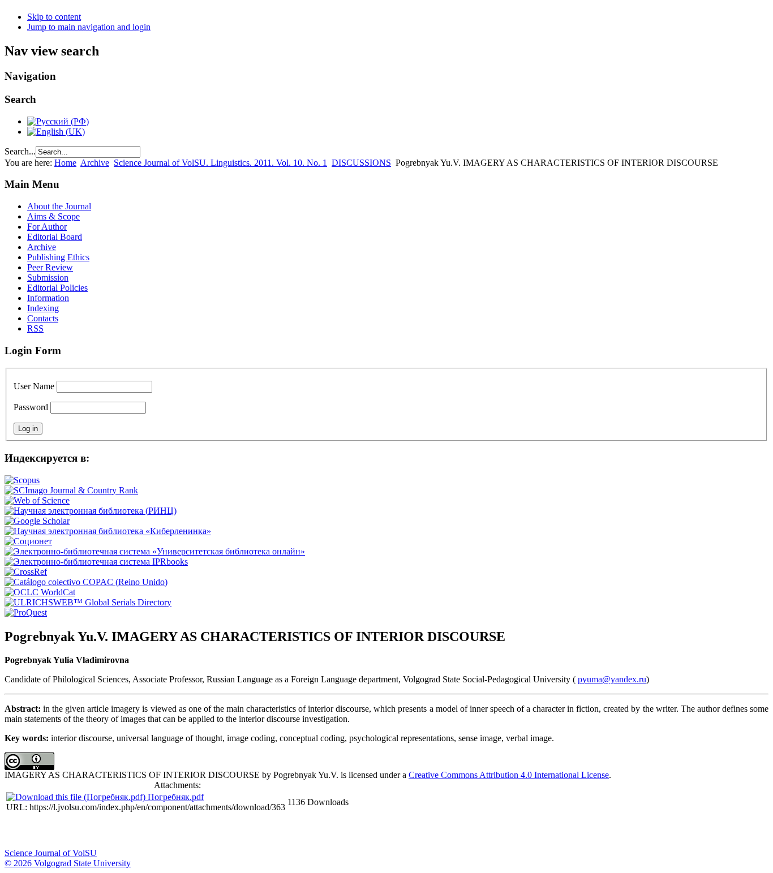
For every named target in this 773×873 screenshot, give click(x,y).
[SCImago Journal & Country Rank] (71, 490)
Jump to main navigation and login (89, 27)
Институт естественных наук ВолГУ (188, 831)
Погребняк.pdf (176, 797)
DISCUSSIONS (361, 162)
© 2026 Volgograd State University (68, 863)
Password (31, 407)
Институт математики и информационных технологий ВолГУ (103, 831)
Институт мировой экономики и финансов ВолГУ (245, 831)
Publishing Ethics (58, 257)
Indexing (43, 308)
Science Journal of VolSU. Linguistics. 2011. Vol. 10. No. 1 (220, 162)
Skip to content (54, 16)
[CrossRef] (26, 572)
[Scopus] (22, 480)
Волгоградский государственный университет (19, 831)
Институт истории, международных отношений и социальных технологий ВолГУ (330, 831)
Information (48, 298)
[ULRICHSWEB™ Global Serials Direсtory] (88, 602)
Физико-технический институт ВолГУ (132, 831)
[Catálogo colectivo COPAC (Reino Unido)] (86, 582)
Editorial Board (54, 237)
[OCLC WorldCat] (40, 592)
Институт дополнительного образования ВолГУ (358, 831)
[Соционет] (28, 541)
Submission (47, 277)
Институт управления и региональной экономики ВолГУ (217, 831)
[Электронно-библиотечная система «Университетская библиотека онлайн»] (155, 551)
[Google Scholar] (37, 521)
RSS (35, 328)
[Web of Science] (37, 500)
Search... (20, 151)
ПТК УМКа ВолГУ (75, 831)
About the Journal (59, 206)
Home (65, 162)
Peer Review (50, 267)
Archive (94, 162)
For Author (47, 226)
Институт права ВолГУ (301, 831)
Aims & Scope (53, 216)
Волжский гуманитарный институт (47, 831)
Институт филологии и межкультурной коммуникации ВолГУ (273, 831)
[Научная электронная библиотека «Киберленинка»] (108, 531)
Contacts (42, 318)
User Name (34, 386)
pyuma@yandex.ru (612, 679)
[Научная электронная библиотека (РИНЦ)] (91, 510)
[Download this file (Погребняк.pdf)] (77, 797)
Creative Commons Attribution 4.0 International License (509, 775)
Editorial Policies (57, 288)
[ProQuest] (26, 612)
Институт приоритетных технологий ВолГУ (160, 831)
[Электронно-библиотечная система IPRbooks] (96, 561)
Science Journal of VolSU (51, 853)
